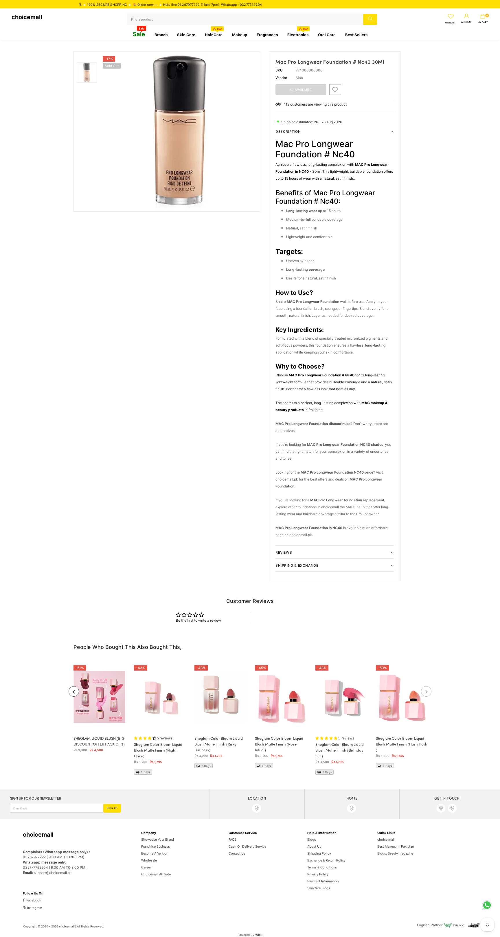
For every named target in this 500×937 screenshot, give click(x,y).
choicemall (27, 17)
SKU (279, 70)
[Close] (110, 898)
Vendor (281, 78)
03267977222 (161, 5)
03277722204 (223, 5)
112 (286, 104)
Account (466, 22)
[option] (180, 131)
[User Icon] (466, 16)
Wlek (258, 934)
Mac (299, 78)
